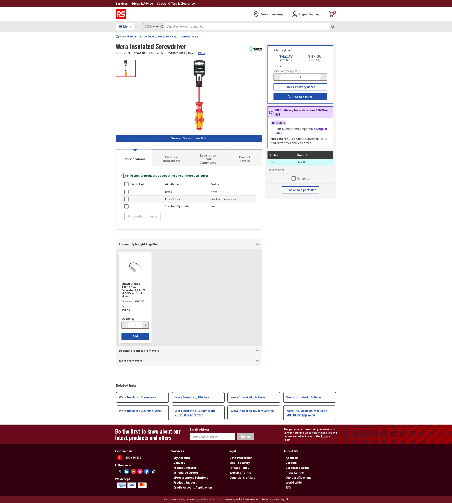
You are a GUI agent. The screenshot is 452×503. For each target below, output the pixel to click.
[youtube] (133, 471)
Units (277, 66)
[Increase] (323, 77)
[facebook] (146, 471)
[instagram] (140, 471)
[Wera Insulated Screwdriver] (199, 95)
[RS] (121, 14)
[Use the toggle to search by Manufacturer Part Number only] (161, 26)
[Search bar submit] (332, 26)
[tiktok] (153, 471)
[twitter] (120, 471)
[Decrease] (277, 77)
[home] (117, 36)
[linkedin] (126, 471)
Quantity (127, 319)
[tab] (134, 157)
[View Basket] (331, 14)
